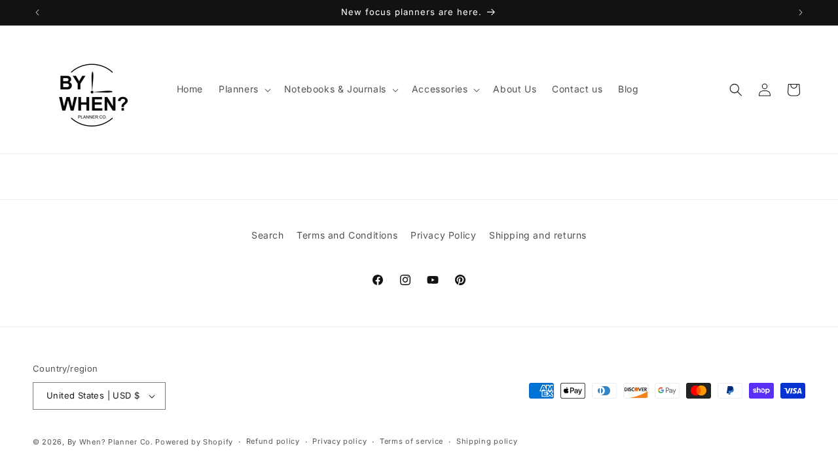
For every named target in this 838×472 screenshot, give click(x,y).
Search (267, 235)
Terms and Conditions (347, 235)
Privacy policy (339, 441)
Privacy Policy (443, 235)
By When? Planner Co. (110, 441)
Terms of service (411, 441)
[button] (243, 89)
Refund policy (273, 441)
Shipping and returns (538, 235)
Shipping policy (487, 441)
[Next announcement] (800, 12)
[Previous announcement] (37, 12)
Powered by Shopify (194, 441)
